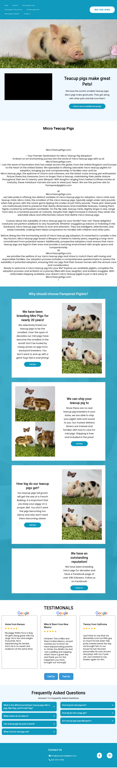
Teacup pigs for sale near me (13, 9)
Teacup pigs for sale (29, 5)
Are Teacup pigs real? (33, 9)
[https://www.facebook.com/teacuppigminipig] (99, 755)
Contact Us (27, 14)
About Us (15, 5)
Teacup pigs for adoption (12, 14)
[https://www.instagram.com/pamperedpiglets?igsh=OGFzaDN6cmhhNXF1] (109, 755)
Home (6, 5)
